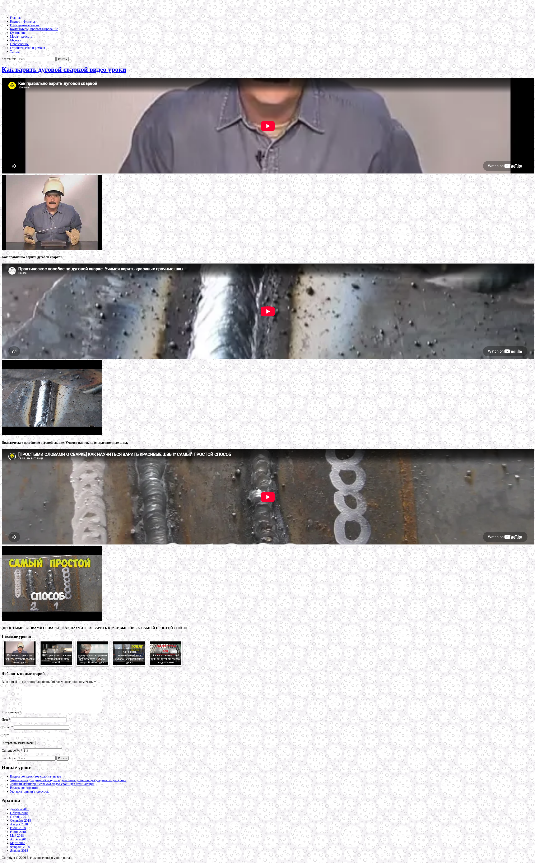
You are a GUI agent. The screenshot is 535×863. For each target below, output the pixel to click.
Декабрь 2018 (19, 809)
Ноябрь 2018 (19, 813)
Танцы (15, 51)
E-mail (7, 727)
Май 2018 (17, 835)
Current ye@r (12, 750)
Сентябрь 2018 (20, 820)
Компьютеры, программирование (34, 29)
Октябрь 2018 (19, 816)
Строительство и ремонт (27, 48)
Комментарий (11, 712)
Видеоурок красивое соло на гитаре (35, 776)
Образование (19, 44)
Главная (15, 17)
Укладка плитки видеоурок (29, 791)
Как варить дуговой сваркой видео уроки (64, 69)
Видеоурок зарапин (24, 787)
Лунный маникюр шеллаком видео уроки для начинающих (52, 784)
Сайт (5, 735)
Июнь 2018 (18, 832)
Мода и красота (21, 36)
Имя (6, 719)
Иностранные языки (24, 25)
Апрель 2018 (19, 839)
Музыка (15, 40)
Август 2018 (19, 824)
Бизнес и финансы (23, 21)
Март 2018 (17, 843)
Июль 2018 (18, 828)
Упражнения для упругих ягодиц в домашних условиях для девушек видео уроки (68, 780)
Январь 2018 (19, 850)
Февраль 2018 (20, 847)
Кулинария (17, 32)
